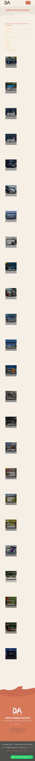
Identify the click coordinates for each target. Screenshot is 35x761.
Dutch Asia (11, 396)
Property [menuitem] (8, 41)
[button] (21, 757)
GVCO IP (11, 242)
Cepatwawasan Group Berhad (11, 576)
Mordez (11, 422)
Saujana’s (11, 525)
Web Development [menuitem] (11, 50)
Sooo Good (11, 473)
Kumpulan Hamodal (11, 190)
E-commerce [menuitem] (9, 28)
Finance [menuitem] (7, 31)
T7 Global (11, 370)
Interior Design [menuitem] (10, 38)
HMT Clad (11, 345)
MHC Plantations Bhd (11, 602)
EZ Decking (11, 87)
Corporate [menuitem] (8, 25)
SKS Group (11, 216)
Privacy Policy (24, 750)
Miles (11, 550)
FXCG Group (11, 165)
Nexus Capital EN (11, 113)
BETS (11, 293)
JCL (11, 62)
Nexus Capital (11, 139)
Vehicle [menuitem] (7, 47)
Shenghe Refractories (11, 319)
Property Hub (11, 653)
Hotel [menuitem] (7, 34)
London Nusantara (11, 628)
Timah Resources (11, 499)
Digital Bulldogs (11, 447)
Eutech (11, 267)
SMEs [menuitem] (7, 44)
